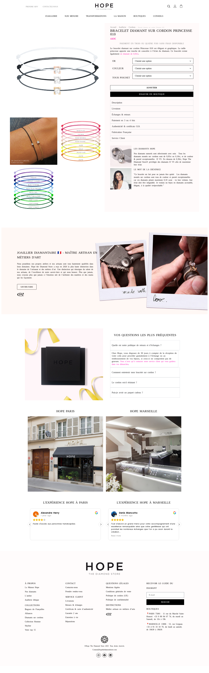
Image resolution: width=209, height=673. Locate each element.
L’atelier (28, 596)
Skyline (28, 626)
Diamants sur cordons (34, 617)
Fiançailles (40, 609)
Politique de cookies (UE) (117, 596)
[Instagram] (98, 655)
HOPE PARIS (65, 411)
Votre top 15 (31, 630)
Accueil (113, 27)
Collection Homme (33, 622)
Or (114, 61)
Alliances (28, 613)
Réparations (70, 621)
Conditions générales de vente (118, 591)
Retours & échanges (73, 605)
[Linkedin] (110, 655)
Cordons (132, 27)
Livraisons (69, 601)
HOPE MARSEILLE (143, 411)
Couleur (118, 68)
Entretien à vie (72, 617)
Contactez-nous (72, 587)
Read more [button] (116, 536)
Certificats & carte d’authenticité (79, 609)
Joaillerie (122, 27)
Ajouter (151, 88)
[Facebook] (104, 655)
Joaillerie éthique (32, 600)
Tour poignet (121, 78)
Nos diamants (30, 592)
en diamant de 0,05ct (129, 54)
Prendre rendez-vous (73, 591)
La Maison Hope (32, 587)
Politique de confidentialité (118, 600)
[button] (169, 6)
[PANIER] (181, 6)
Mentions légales (113, 587)
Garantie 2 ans (71, 613)
